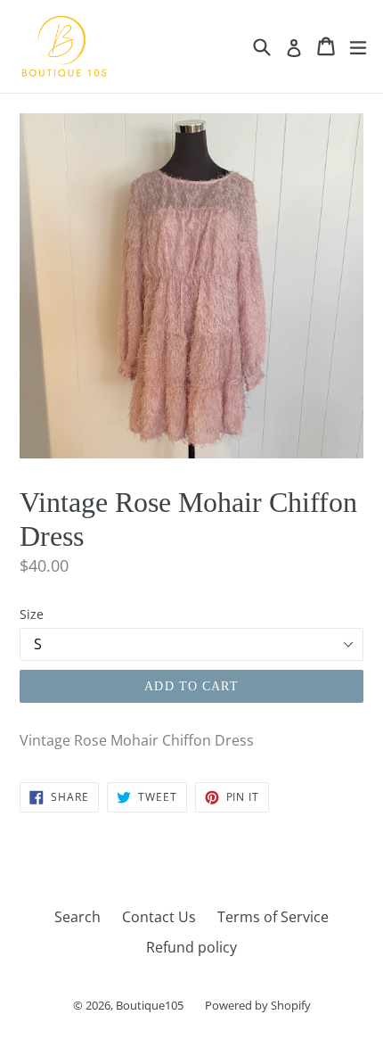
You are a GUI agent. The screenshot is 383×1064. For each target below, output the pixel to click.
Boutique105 (149, 1005)
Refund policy (191, 947)
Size (32, 614)
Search (77, 917)
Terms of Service (273, 917)
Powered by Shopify (258, 1005)
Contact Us (159, 917)
